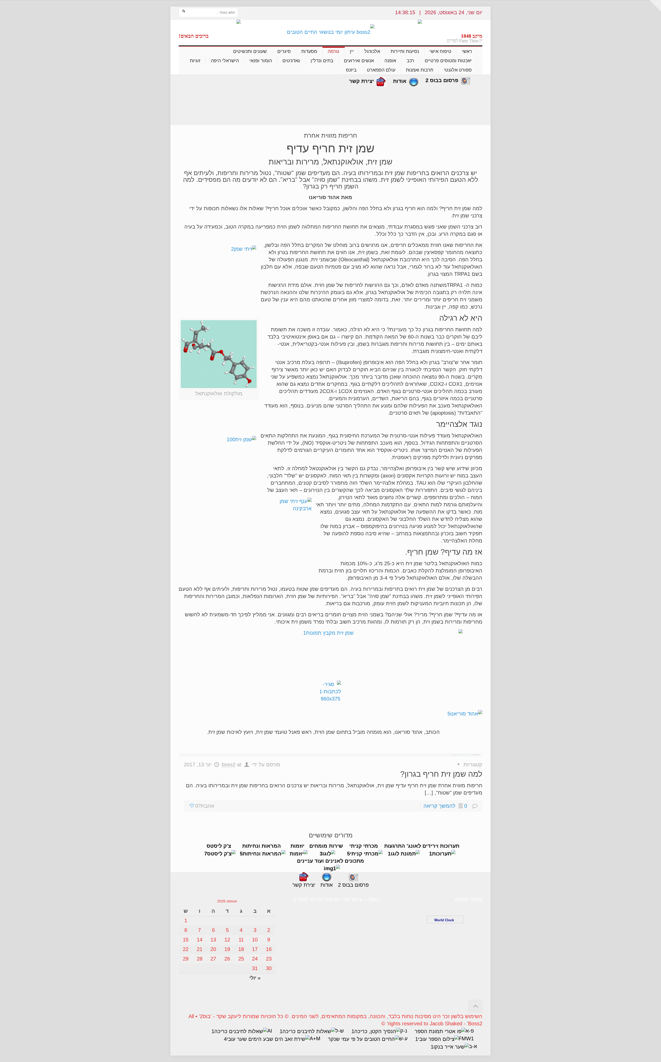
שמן (314, 113)
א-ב (473, 1046)
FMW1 (466, 1038)
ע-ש (403, 1038)
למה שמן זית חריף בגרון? (441, 774)
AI (269, 1031)
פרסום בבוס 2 (442, 80)
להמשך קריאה (439, 806)
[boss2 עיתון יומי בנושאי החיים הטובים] (330, 32)
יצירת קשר (361, 81)
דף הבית (342, 113)
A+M (315, 1038)
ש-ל (339, 1031)
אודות (399, 81)
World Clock (445, 920)
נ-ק (403, 1031)
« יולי (255, 978)
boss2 (228, 764)
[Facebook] (240, 13)
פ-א (470, 1031)
